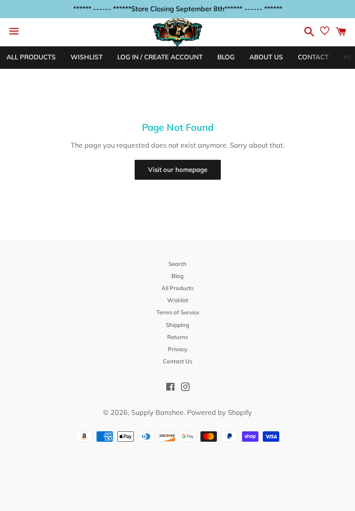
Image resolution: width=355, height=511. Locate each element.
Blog (177, 275)
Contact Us (177, 361)
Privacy (177, 349)
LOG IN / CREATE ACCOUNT (160, 57)
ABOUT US (266, 57)
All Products (177, 288)
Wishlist (177, 300)
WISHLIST (87, 57)
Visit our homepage (177, 169)
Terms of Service (177, 312)
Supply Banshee (157, 412)
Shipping (177, 324)
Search (177, 263)
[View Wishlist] (324, 32)
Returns (177, 336)
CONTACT (313, 57)
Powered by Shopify (219, 412)
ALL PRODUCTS (31, 57)
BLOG (226, 57)
